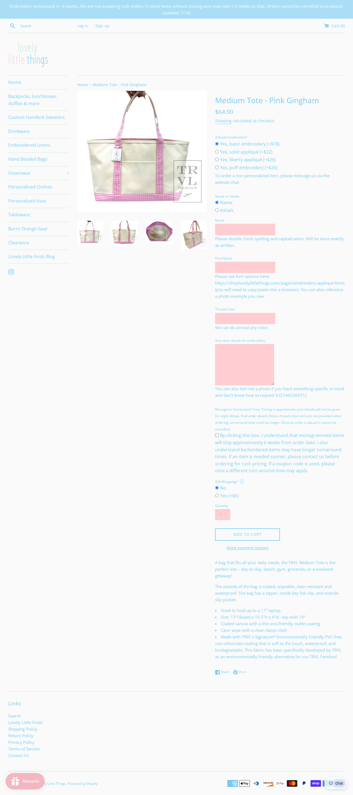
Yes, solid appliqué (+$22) (246, 152)
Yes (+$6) (229, 496)
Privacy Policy (21, 742)
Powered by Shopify (83, 783)
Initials (227, 210)
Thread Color (225, 309)
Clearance (18, 243)
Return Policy (20, 735)
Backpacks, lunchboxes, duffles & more (32, 99)
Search (14, 715)
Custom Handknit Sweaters (36, 117)
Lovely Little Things (51, 783)
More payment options (248, 547)
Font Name (223, 258)
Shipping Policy (22, 729)
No (223, 488)
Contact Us (18, 755)
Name (226, 203)
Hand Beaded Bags (27, 159)
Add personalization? (231, 137)
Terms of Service (24, 749)
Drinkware (19, 131)
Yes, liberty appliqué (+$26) (248, 160)
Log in (82, 25)
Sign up (102, 25)
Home (14, 82)
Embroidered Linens (29, 145)
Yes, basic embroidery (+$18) (250, 144)
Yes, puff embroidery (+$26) (248, 168)
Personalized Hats (27, 201)
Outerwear (38, 173)
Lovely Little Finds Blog (31, 256)
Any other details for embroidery (240, 340)
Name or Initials (227, 196)
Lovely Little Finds (25, 722)
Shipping (223, 120)
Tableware (19, 215)
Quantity (221, 505)
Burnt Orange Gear (28, 229)
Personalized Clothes (30, 187)
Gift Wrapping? (226, 481)
